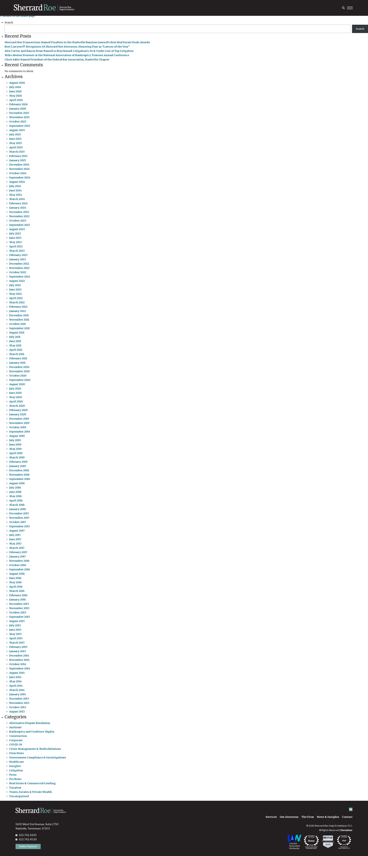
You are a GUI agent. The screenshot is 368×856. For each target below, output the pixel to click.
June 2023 (15, 237)
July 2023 (15, 233)
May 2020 (15, 397)
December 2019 (19, 418)
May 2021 (15, 345)
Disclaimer (346, 830)
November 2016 (19, 560)
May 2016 (15, 582)
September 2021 (19, 328)
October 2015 (17, 612)
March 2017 (16, 548)
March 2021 (16, 354)
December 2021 (19, 315)
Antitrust (15, 727)
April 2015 (16, 638)
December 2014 (19, 655)
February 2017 (18, 552)
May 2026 (15, 95)
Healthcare (16, 761)
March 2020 (17, 405)
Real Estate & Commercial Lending (32, 783)
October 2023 (17, 220)
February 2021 (18, 358)
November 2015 (19, 608)
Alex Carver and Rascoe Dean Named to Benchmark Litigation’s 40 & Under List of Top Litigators (69, 51)
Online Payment (28, 846)
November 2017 (19, 517)
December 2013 (19, 698)
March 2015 (17, 642)
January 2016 (17, 599)
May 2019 (15, 448)
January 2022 (17, 311)
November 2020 (19, 371)
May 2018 (15, 496)
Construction (18, 736)
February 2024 (18, 203)
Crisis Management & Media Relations (35, 748)
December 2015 (19, 604)
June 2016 (15, 578)
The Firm (307, 817)
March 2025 (17, 151)
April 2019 (16, 453)
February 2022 (18, 306)
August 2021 (16, 332)
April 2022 (16, 298)
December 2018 (19, 470)
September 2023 (19, 225)
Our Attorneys (289, 817)
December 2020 (19, 367)
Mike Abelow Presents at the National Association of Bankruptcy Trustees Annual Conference (67, 55)
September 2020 (19, 380)
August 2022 (17, 281)
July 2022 (15, 285)
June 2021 (15, 341)
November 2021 (19, 319)
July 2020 (15, 388)
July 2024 (15, 186)
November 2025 (19, 117)
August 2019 (17, 436)
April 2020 (16, 401)
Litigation (16, 770)
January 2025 (17, 160)
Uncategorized (19, 796)
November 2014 (19, 659)
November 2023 (19, 216)
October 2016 (17, 565)
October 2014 (17, 664)
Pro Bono (15, 779)
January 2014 (17, 694)
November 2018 (19, 474)
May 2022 (15, 293)
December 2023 (19, 212)
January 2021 (17, 362)
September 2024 (19, 177)
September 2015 (19, 616)
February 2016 (18, 595)
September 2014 (19, 668)
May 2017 (15, 543)
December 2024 (19, 164)
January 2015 (17, 651)
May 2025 (15, 143)
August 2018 (17, 483)
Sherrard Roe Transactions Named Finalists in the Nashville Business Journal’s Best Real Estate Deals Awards (77, 42)
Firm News (16, 753)
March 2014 (17, 690)
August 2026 (17, 82)
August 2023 (17, 229)
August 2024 (17, 181)
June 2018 (15, 492)
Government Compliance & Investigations (37, 757)
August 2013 (17, 711)
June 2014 (15, 677)
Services (271, 817)
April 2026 (16, 100)
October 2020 (17, 375)
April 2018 (16, 500)
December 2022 (19, 263)
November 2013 (19, 703)
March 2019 (17, 457)
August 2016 (17, 573)
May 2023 (15, 242)
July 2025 (15, 134)
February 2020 (18, 410)
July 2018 (15, 487)
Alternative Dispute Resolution (29, 723)
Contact (347, 817)
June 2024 (15, 190)
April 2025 (16, 147)
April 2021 (15, 349)
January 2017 (17, 556)
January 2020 (17, 414)
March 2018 (17, 504)
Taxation (15, 787)
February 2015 (18, 647)
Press (13, 774)
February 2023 (18, 255)
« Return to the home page (17, 16)
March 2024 (17, 199)
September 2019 (19, 431)
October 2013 (17, 707)
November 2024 (19, 169)
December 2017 (19, 513)
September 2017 (19, 526)
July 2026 (15, 87)
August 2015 (17, 621)
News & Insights (328, 817)
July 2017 (15, 535)
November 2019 (19, 423)
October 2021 (17, 324)
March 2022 (17, 302)
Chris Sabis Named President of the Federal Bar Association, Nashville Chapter (57, 59)
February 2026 (18, 104)
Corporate (16, 740)
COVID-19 (15, 744)
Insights (15, 766)
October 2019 (17, 427)
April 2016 (15, 586)
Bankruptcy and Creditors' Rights (31, 731)
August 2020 (17, 384)
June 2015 (15, 629)
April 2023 (16, 246)
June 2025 (15, 138)
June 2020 (15, 392)
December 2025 (19, 113)
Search (9, 22)
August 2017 (17, 530)
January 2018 (17, 509)
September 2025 (19, 125)
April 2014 (16, 685)
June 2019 (15, 444)
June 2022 (15, 289)
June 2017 (15, 539)
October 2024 (17, 173)
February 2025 (18, 156)
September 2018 (19, 479)
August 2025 (17, 130)
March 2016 (16, 591)
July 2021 (15, 336)
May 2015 (15, 634)
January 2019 (17, 466)
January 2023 (17, 259)
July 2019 (15, 440)
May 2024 (15, 194)
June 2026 (15, 91)
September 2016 (19, 569)
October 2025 (17, 121)
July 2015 (15, 625)
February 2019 (18, 461)
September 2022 (19, 276)
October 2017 (17, 522)
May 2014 (15, 681)
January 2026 (17, 108)
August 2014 (17, 672)
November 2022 (19, 268)
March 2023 (17, 250)
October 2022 (17, 272)
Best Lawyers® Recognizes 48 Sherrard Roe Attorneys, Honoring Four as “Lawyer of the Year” (67, 46)
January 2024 (17, 207)
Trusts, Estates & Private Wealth (30, 792)
